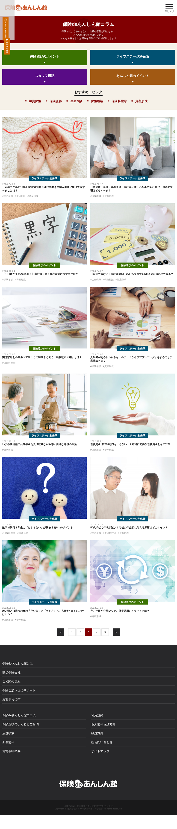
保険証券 (56, 101)
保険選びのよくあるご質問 (20, 724)
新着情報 (8, 742)
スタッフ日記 (45, 76)
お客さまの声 (11, 699)
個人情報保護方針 (103, 724)
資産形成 (141, 101)
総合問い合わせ (101, 742)
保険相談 (97, 101)
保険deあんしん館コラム (19, 715)
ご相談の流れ (11, 681)
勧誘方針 (97, 733)
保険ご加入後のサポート (19, 690)
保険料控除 (119, 101)
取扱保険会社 (11, 672)
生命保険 (76, 101)
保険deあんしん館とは (17, 663)
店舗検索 (8, 733)
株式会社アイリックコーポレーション (95, 806)
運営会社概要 (11, 751)
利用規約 (97, 715)
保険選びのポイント (44, 56)
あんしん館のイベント (132, 76)
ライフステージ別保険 (132, 56)
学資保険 (35, 101)
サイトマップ (100, 751)
